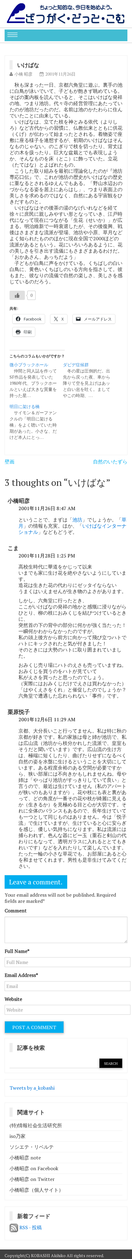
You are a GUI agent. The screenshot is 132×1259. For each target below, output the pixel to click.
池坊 (77, 519)
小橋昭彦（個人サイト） (37, 1189)
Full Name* (17, 951)
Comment (16, 910)
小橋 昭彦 (23, 74)
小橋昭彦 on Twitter (32, 1179)
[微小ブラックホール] (36, 380)
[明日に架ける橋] (36, 421)
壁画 (9, 461)
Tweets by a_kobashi (32, 1087)
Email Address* (21, 975)
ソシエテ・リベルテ (32, 1146)
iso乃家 (17, 1136)
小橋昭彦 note (25, 1157)
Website (13, 999)
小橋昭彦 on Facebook (34, 1168)
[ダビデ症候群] (89, 380)
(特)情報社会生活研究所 (36, 1125)
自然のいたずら (110, 461)
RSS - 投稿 (30, 1227)
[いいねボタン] (17, 295)
